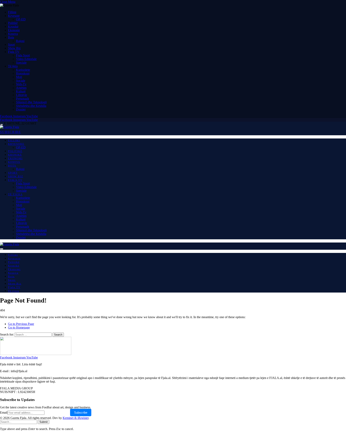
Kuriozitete (23, 69)
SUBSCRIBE (10, 132)
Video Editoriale (26, 59)
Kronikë (13, 26)
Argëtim (21, 87)
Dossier (21, 109)
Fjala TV (13, 51)
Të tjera (13, 66)
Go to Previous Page (21, 324)
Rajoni (20, 41)
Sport (11, 44)
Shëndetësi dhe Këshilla (31, 105)
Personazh (22, 98)
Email (3, 412)
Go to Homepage (19, 327)
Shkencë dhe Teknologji (31, 102)
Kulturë (21, 91)
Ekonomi (14, 30)
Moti (19, 77)
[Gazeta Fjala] (9, 127)
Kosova (13, 33)
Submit (43, 421)
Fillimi (12, 12)
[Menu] (1, 124)
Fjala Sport (23, 55)
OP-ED (21, 19)
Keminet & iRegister (76, 418)
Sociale (20, 80)
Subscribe (80, 412)
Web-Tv (21, 84)
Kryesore (14, 15)
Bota (11, 37)
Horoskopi (22, 73)
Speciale (21, 62)
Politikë (13, 23)
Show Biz (14, 48)
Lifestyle (21, 95)
